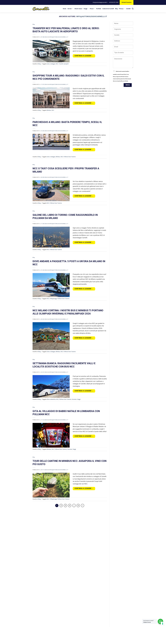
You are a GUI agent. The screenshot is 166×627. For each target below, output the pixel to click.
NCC (57, 64)
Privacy (121, 8)
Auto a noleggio (51, 64)
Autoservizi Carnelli (108, 8)
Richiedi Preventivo (127, 2)
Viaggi (85, 8)
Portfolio (98, 8)
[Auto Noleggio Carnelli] (41, 9)
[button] (132, 9)
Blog (116, 8)
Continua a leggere (84, 56)
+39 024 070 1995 (113, 2)
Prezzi (92, 8)
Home (64, 8)
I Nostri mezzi (78, 8)
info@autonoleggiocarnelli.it (100, 2)
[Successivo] (82, 505)
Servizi (70, 8)
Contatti (128, 8)
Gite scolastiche (51, 399)
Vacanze (74, 399)
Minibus (49, 110)
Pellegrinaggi (53, 298)
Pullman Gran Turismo (70, 156)
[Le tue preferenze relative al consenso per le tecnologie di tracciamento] (162, 623)
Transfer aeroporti (63, 64)
